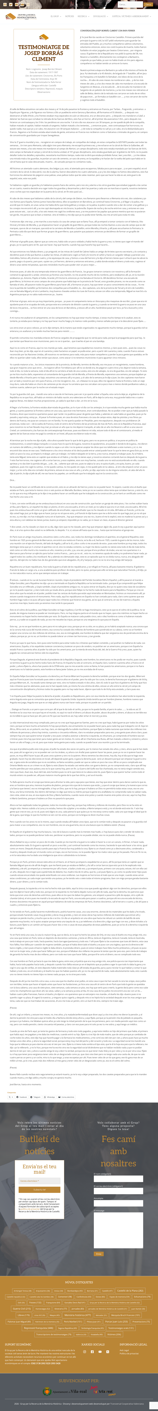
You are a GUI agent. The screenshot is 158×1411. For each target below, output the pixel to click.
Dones (100, 1296)
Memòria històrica (78, 1315)
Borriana (92, 1291)
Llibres (24, 1315)
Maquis (55, 1315)
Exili (21, 1302)
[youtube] (100, 1352)
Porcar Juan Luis (116, 1321)
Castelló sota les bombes (42, 1297)
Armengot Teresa (22, 1291)
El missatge (99, 1210)
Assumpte (98, 1198)
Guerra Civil (22, 1308)
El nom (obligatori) (102, 1174)
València (81, 1334)
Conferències (84, 1296)
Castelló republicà (16, 1297)
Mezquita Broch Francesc (125, 1315)
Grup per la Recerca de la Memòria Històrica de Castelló (115, 1302)
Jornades (78, 1308)
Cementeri (65, 1296)
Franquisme (53, 1302)
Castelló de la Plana (130, 1290)
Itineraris (61, 1308)
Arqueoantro (43, 1291)
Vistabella (97, 1334)
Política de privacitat (129, 1353)
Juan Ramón (138, 1309)
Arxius (58, 1291)
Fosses (35, 1302)
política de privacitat (30, 1209)
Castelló (107, 1291)
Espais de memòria (119, 1296)
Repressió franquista (38, 1328)
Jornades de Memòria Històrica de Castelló (107, 1309)
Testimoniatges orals (121, 1328)
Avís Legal (124, 1350)
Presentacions (141, 1321)
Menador (101, 1315)
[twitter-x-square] (108, 1352)
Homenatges (43, 1309)
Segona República (67, 1328)
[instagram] (85, 1352)
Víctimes (114, 1334)
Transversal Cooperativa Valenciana (127, 1403)
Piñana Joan (93, 1321)
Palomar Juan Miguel (19, 1321)
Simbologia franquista (92, 1328)
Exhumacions (142, 1296)
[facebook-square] (93, 1352)
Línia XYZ (39, 1315)
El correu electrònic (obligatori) (108, 1186)
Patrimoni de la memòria (47, 1322)
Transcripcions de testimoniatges (53, 1334)
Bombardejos (75, 1291)
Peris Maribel (73, 1321)
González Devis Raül (74, 1302)
